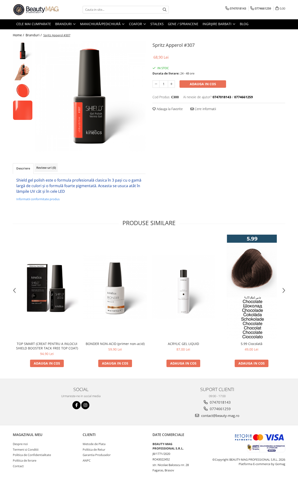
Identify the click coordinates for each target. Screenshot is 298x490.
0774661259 (220, 408)
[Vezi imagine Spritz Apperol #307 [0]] (22, 51)
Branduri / (34, 35)
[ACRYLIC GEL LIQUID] (183, 287)
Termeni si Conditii (25, 449)
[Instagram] (85, 405)
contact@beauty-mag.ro (219, 415)
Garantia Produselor (97, 455)
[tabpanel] (90, 96)
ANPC (87, 460)
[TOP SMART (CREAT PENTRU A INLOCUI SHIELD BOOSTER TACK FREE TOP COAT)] (47, 287)
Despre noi (20, 444)
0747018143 (220, 402)
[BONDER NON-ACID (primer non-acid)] (115, 287)
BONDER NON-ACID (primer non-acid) (115, 343)
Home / (19, 35)
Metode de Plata (94, 444)
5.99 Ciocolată (251, 343)
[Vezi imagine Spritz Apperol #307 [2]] (22, 90)
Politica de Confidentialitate (32, 455)
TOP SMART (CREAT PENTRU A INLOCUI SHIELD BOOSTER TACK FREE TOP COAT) (47, 345)
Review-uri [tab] (46, 168)
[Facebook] (76, 405)
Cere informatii (205, 109)
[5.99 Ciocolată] (251, 286)
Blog (244, 24)
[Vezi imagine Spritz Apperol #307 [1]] (22, 70)
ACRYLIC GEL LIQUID (183, 343)
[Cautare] (164, 10)
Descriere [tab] (23, 168)
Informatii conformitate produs (38, 199)
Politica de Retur (94, 449)
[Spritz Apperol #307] (90, 96)
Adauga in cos (203, 84)
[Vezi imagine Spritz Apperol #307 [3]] (22, 110)
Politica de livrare (24, 460)
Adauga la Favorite (169, 109)
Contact (18, 466)
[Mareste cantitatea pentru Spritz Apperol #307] (171, 84)
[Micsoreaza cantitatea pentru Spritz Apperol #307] (155, 84)
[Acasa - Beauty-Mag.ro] (36, 9)
